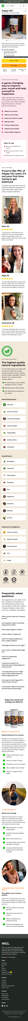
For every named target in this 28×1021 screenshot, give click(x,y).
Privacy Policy (5, 997)
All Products (4, 963)
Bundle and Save (5, 972)
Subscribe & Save (10, 52)
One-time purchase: (9, 50)
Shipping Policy (5, 995)
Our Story (4, 980)
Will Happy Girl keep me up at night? (13, 645)
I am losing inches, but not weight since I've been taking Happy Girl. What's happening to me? (12, 673)
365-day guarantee (13, 70)
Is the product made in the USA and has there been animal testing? (13, 687)
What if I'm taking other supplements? (9, 657)
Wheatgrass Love (16, 1017)
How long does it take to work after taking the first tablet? (13, 624)
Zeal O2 (3, 968)
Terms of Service (5, 999)
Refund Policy (5, 993)
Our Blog (4, 982)
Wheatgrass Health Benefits (8, 985)
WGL (5, 943)
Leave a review (5, 987)
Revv (3, 966)
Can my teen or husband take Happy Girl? (13, 651)
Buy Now (14, 65)
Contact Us (4, 984)
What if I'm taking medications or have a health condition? (12, 640)
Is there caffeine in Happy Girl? (11, 634)
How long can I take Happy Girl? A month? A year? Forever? (12, 681)
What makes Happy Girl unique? (12, 629)
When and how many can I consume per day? (13, 617)
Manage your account (7, 974)
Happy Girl (4, 965)
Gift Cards (4, 970)
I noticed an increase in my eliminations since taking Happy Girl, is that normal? (13, 665)
